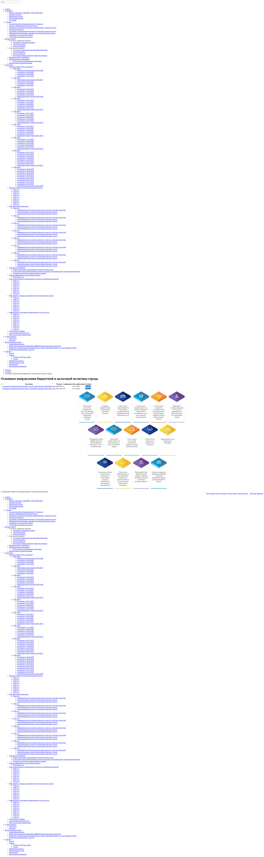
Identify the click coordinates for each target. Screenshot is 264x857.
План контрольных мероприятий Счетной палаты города (33, 269)
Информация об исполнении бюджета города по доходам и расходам (41, 210)
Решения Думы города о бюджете (21, 67)
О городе (8, 22)
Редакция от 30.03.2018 (25, 175)
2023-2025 (16, 98)
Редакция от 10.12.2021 (25, 126)
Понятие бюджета (15, 15)
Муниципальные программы (19, 59)
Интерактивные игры (16, 363)
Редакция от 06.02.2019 (25, 163)
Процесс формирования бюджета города (23, 26)
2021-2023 (16, 124)
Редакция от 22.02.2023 (25, 108)
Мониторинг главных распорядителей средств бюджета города (31, 296)
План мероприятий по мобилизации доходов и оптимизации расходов (34, 279)
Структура (12, 338)
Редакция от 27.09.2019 (25, 156)
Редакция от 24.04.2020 (25, 145)
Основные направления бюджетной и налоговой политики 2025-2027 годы (29, 388)
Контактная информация (18, 366)
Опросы (12, 355)
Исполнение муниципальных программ (27, 61)
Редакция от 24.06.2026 (25, 72)
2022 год (16, 195)
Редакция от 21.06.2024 (25, 93)
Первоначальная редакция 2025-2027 (30, 80)
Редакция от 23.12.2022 (25, 113)
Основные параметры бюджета (24, 42)
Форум (11, 353)
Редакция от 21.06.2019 (25, 158)
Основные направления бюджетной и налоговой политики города (32, 31)
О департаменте (10, 336)
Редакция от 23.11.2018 (25, 182)
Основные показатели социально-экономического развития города (32, 28)
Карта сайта (232, 493)
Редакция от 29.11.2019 (25, 154)
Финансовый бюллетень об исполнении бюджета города (37, 214)
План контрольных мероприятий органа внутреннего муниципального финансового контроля (46, 271)
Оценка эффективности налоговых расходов (25, 275)
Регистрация (210, 493)
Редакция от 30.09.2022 (25, 117)
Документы (9, 65)
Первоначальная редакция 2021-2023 (30, 135)
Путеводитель (243, 493)
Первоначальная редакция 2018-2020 (30, 186)
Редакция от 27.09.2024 (25, 91)
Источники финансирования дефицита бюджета (30, 55)
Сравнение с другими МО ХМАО (21, 35)
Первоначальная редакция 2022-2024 (30, 122)
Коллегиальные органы (13, 342)
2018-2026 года (18, 277)
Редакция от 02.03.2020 (25, 147)
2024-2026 (16, 87)
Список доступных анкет (22, 357)
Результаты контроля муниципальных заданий (29, 273)
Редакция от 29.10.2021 (25, 128)
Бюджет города (10, 39)
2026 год (16, 208)
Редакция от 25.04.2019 (25, 160)
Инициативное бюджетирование (20, 63)
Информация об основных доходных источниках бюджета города (32, 33)
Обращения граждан (16, 361)
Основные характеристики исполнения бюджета (30, 50)
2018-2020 (16, 167)
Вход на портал (221, 493)
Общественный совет (16, 344)
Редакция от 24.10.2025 (25, 82)
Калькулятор (13, 364)
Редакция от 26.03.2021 (25, 134)
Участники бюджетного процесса (21, 37)
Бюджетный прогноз (16, 29)
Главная (8, 9)
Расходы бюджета (19, 46)
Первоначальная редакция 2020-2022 (30, 149)
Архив (15, 359)
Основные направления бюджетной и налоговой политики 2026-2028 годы (29, 386)
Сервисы (8, 351)
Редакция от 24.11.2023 (25, 100)
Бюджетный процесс (16, 18)
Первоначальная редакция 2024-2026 (30, 96)
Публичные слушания (17, 331)
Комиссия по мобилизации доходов (21, 349)
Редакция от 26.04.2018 (25, 173)
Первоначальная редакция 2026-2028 (30, 70)
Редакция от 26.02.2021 (25, 132)
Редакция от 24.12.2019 (25, 152)
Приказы (12, 340)
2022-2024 (16, 111)
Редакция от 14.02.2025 (25, 85)
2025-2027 (16, 78)
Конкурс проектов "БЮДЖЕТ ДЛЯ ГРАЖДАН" (26, 13)
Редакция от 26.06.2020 (25, 143)
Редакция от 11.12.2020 (25, 139)
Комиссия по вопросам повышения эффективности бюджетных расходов (35, 346)
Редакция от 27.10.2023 (25, 102)
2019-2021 (16, 150)
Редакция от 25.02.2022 (25, 121)
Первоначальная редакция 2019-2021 (30, 165)
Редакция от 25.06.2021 (25, 130)
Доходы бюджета (19, 44)
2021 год (16, 197)
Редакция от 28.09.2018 (25, 169)
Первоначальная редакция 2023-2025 (30, 109)
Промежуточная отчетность (19, 206)
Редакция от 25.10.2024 (25, 89)
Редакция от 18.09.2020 (25, 141)
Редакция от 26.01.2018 (25, 178)
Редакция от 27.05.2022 (25, 119)
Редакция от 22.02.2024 (25, 95)
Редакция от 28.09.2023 (25, 104)
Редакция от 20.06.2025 (25, 83)
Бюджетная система (16, 16)
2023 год (16, 193)
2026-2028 (16, 68)
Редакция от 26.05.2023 (25, 106)
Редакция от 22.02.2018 (25, 176)
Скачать (88, 386)
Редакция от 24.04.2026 (25, 74)
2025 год (16, 189)
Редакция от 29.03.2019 (25, 162)
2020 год (16, 199)
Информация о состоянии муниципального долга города (29, 312)
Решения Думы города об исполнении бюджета (26, 188)
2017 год (16, 204)
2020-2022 (16, 137)
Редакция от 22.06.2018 (25, 171)
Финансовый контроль (17, 268)
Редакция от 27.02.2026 (25, 76)
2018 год (16, 202)
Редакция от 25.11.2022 (25, 115)
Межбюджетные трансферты (19, 57)
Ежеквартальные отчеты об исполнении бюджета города (37, 212)
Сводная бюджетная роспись (19, 333)
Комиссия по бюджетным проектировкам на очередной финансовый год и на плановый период (43, 348)
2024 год (16, 191)
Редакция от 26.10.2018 (25, 184)
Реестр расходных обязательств (20, 335)
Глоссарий (12, 20)
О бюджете (9, 11)
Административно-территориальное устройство (26, 24)
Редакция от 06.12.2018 (25, 180)
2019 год (16, 201)
